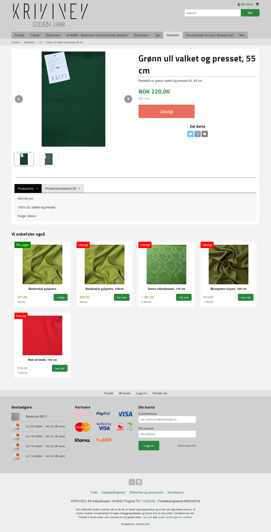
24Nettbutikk (143, 524)
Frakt (94, 492)
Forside (19, 35)
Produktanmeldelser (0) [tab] (60, 188)
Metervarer (53, 35)
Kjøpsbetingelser (113, 492)
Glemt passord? (187, 445)
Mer (242, 35)
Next (132, 98)
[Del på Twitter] (190, 134)
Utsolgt (166, 111)
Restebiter (173, 35)
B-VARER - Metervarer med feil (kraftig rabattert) (97, 35)
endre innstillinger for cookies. (175, 517)
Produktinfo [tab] (26, 188)
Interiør (35, 35)
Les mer (148, 517)
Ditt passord (146, 428)
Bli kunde (125, 393)
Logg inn (141, 393)
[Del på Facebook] (197, 134)
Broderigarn (141, 35)
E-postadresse (147, 413)
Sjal (158, 35)
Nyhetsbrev (176, 492)
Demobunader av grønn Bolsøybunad (209, 35)
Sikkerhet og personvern (146, 492)
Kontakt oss (160, 393)
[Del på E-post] (205, 134)
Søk (250, 13)
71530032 (148, 501)
